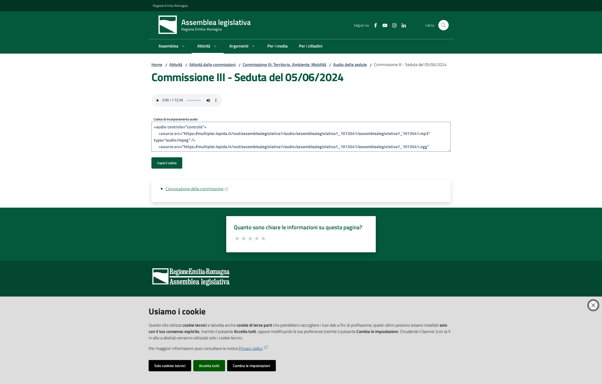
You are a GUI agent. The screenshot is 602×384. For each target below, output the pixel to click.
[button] (443, 25)
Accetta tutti (209, 365)
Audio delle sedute (350, 64)
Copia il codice (167, 162)
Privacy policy (251, 348)
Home (156, 64)
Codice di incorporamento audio (176, 119)
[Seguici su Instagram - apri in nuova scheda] (392, 25)
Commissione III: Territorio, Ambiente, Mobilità (284, 64)
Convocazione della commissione (194, 189)
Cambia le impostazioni (251, 365)
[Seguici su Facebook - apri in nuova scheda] (373, 25)
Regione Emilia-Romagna (170, 5)
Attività (175, 64)
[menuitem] (172, 46)
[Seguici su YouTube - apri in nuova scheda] (383, 25)
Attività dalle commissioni (212, 64)
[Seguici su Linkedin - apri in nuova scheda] (402, 25)
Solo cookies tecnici (170, 365)
